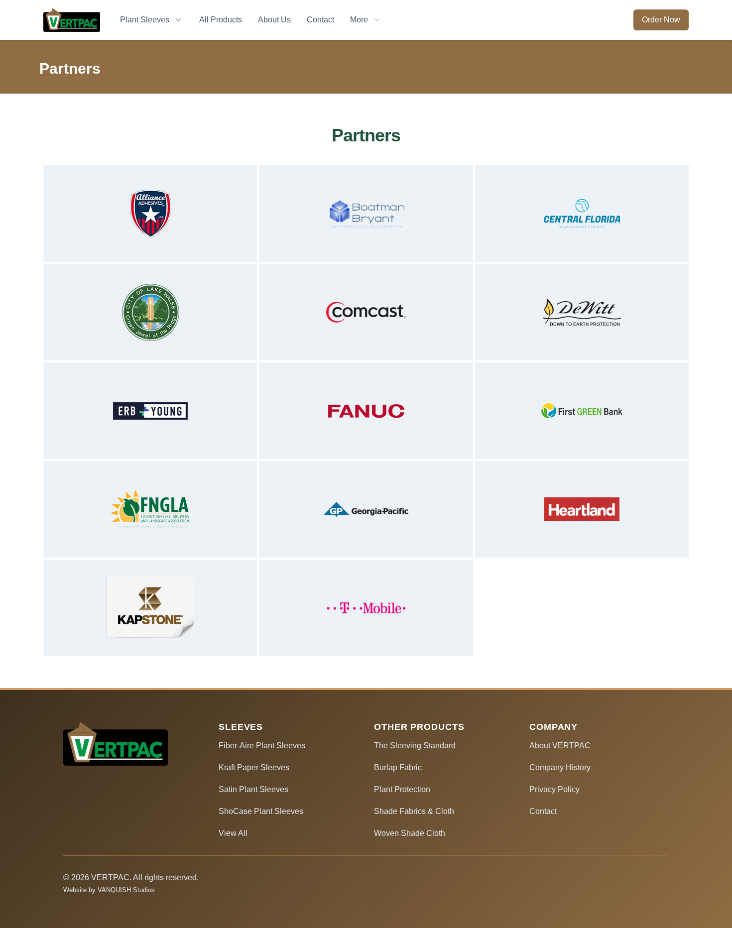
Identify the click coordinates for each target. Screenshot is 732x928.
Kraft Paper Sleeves (254, 767)
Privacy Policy (554, 789)
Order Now (661, 19)
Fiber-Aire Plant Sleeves (262, 745)
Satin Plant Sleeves (253, 789)
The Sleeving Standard (415, 745)
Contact (320, 19)
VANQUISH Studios (126, 890)
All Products (220, 19)
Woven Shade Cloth (409, 833)
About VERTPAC (560, 745)
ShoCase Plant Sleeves (261, 811)
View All (233, 833)
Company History (560, 767)
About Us (274, 19)
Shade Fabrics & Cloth (414, 811)
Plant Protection (402, 789)
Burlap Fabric (398, 767)
